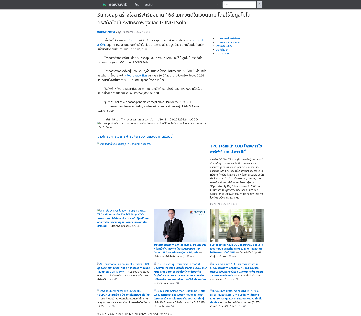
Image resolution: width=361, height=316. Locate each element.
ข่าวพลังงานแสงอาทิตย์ (228, 42)
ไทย (137, 5)
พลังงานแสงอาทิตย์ (136, 75)
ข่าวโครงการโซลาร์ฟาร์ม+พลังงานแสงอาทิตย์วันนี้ (135, 136)
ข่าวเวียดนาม (222, 54)
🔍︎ (259, 5)
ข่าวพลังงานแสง (224, 46)
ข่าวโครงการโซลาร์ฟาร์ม (228, 38)
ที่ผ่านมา (133, 40)
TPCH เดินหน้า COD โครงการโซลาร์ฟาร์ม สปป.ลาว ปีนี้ (236, 149)
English (149, 5)
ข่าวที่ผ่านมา (222, 50)
